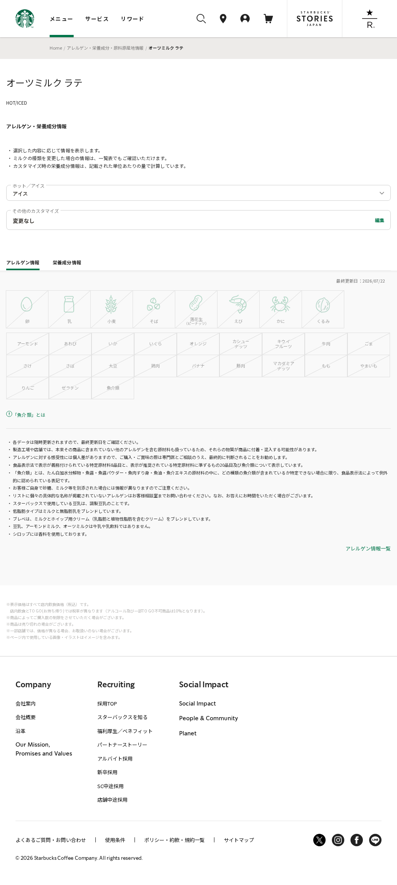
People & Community (208, 718)
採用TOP (107, 703)
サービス (97, 18)
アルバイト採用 (115, 758)
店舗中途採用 (112, 799)
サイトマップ (239, 840)
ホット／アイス (28, 185)
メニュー (62, 18)
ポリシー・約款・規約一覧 (174, 840)
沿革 (21, 731)
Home (56, 48)
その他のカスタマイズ (35, 210)
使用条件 (115, 840)
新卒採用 (107, 772)
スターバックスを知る (122, 717)
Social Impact (197, 704)
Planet (188, 734)
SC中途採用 (110, 786)
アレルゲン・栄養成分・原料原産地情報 (105, 48)
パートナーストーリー (122, 744)
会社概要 (26, 717)
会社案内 (26, 703)
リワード (133, 18)
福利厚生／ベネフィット (125, 731)
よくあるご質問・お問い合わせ (51, 840)
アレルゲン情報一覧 (368, 549)
